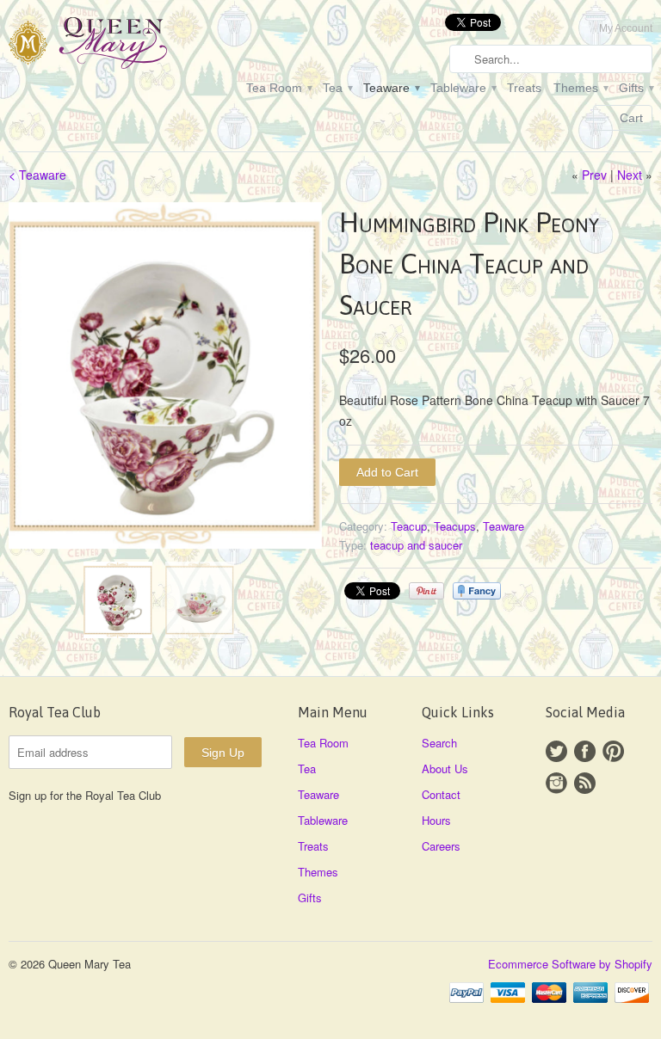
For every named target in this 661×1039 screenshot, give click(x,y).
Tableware (462, 88)
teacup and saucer (416, 545)
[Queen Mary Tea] (110, 45)
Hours (436, 820)
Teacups (455, 526)
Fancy (477, 590)
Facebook (585, 751)
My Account (625, 28)
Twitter (556, 751)
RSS (585, 783)
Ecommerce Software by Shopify (570, 964)
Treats (524, 88)
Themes (580, 88)
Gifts (635, 88)
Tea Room (278, 88)
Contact (441, 794)
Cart (631, 118)
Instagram (556, 783)
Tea (337, 88)
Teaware (390, 88)
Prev (594, 174)
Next (629, 174)
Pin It (426, 590)
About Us (445, 768)
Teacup (409, 526)
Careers (441, 846)
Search (439, 743)
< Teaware (37, 174)
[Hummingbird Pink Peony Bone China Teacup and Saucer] (165, 376)
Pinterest (613, 751)
